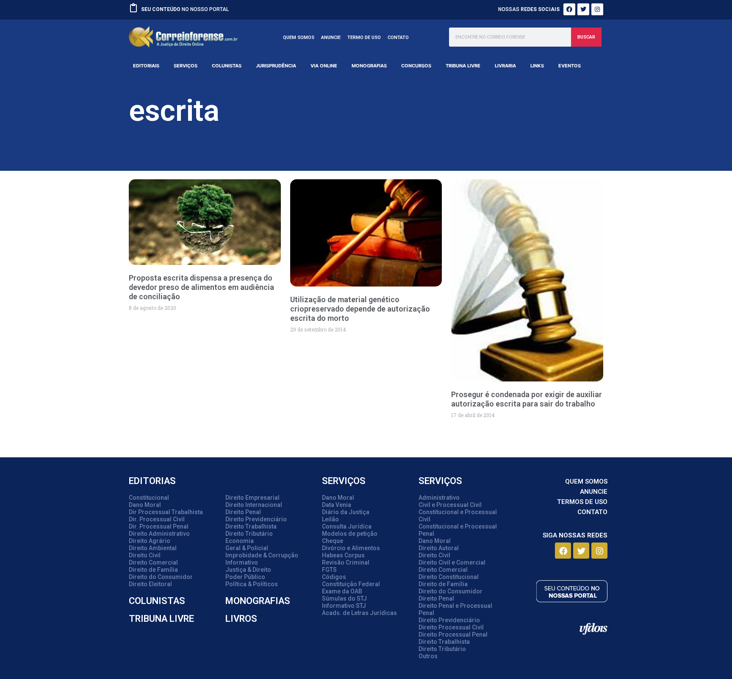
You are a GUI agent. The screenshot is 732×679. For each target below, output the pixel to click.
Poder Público (245, 576)
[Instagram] (597, 9)
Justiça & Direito (248, 569)
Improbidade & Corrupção (261, 555)
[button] (146, 66)
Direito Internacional (253, 504)
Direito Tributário (249, 533)
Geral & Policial (246, 548)
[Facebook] (569, 9)
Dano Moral (145, 504)
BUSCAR (586, 37)
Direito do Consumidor (161, 576)
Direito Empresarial (252, 497)
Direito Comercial (153, 562)
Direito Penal (243, 512)
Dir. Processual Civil (157, 519)
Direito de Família (153, 569)
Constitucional (149, 497)
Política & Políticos (251, 584)
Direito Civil (145, 555)
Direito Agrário (149, 540)
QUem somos (586, 481)
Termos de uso (582, 502)
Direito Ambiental (153, 548)
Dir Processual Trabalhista (166, 512)
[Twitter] (583, 9)
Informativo (241, 562)
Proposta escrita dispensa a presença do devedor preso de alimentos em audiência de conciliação (201, 287)
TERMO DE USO (364, 37)
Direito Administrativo (159, 533)
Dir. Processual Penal (159, 526)
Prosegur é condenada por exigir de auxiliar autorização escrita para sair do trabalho (526, 399)
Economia (239, 540)
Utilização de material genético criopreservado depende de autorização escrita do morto (360, 309)
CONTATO (398, 37)
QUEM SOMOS (298, 37)
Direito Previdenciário (256, 519)
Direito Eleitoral (150, 584)
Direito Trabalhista (251, 526)
